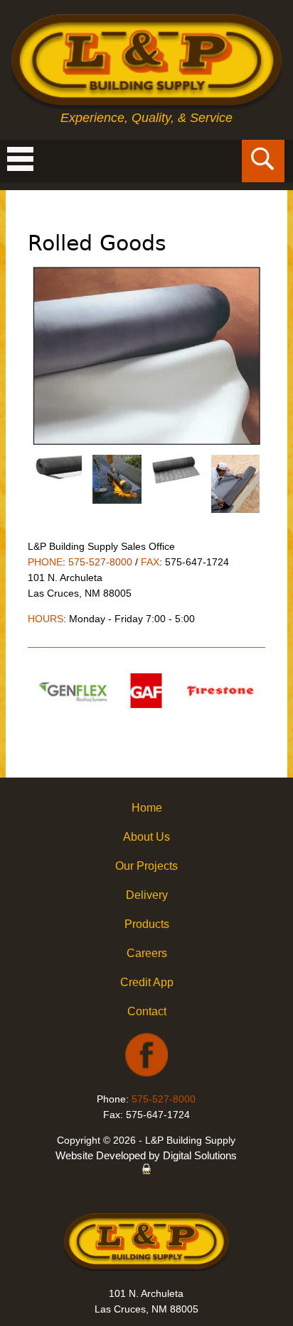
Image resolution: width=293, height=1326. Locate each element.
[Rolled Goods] (146, 446)
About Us (146, 837)
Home (147, 808)
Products (146, 924)
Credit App (147, 982)
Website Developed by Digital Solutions (146, 1155)
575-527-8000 (100, 562)
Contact (146, 1011)
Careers (147, 953)
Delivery (147, 895)
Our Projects (146, 866)
